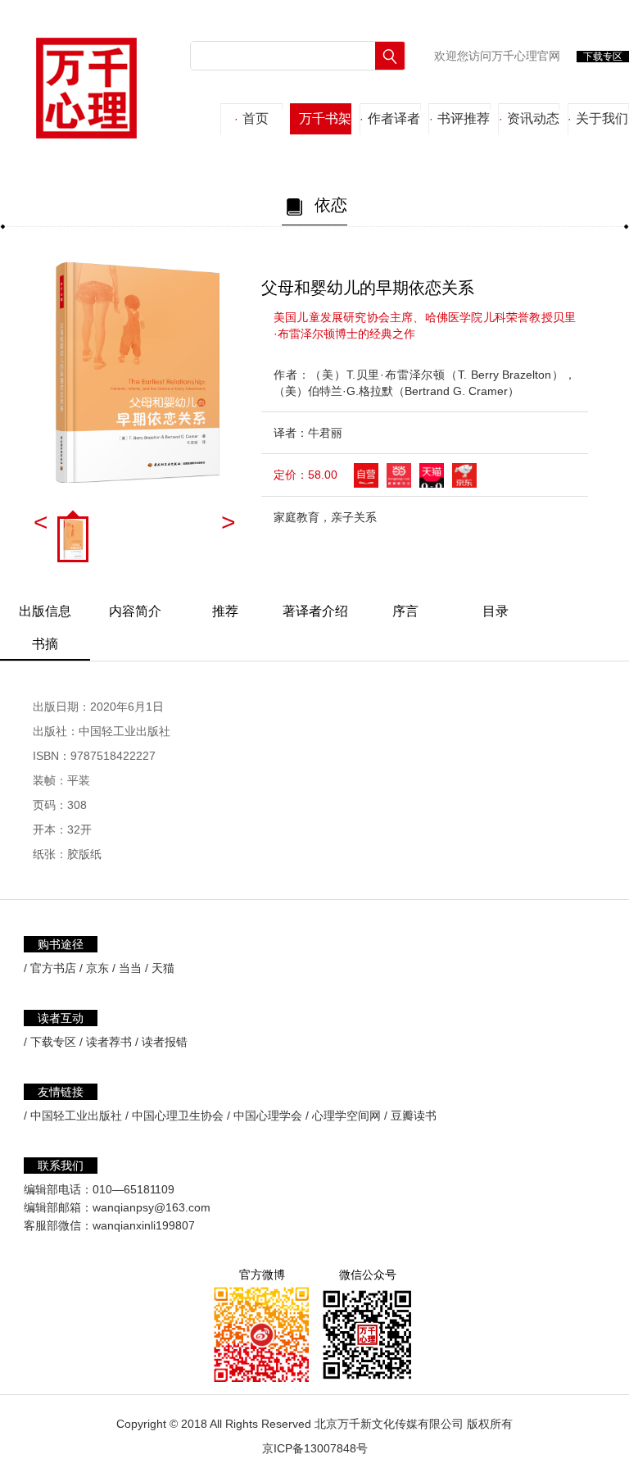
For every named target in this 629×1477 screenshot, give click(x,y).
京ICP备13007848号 (315, 1448)
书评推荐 (459, 118)
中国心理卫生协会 (178, 1115)
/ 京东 (94, 968)
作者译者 (390, 118)
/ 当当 (127, 968)
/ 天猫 (159, 968)
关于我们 (598, 118)
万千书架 (321, 118)
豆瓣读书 (414, 1115)
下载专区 (602, 56)
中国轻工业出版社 (76, 1115)
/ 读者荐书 (105, 1041)
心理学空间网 (346, 1115)
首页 (251, 118)
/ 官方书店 (50, 968)
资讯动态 (529, 118)
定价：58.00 (305, 474)
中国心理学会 (267, 1115)
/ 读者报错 (161, 1041)
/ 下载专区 (50, 1041)
